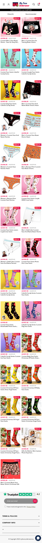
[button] (4, 4)
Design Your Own (10, 45)
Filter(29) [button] (10, 14)
